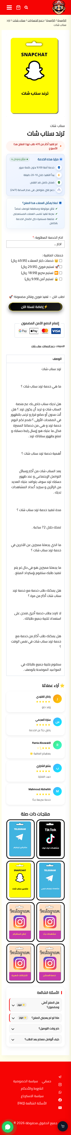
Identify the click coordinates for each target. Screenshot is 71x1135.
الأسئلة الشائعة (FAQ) (32, 1103)
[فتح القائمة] (9, 7)
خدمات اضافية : (52, 255)
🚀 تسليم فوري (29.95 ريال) (40, 266)
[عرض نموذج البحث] (26, 7)
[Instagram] (60, 1084)
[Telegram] (60, 1076)
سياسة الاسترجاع (32, 1096)
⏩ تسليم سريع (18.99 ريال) (40, 272)
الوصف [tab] (57, 359)
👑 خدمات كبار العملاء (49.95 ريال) (35, 260)
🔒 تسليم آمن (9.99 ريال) (42, 279)
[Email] (60, 1107)
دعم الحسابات (48, 346)
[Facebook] (60, 1100)
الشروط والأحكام (32, 1088)
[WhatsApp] (60, 1092)
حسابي (46, 1081)
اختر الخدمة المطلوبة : (48, 237)
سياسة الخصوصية (25, 1081)
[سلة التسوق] (18, 7)
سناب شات (57, 126)
